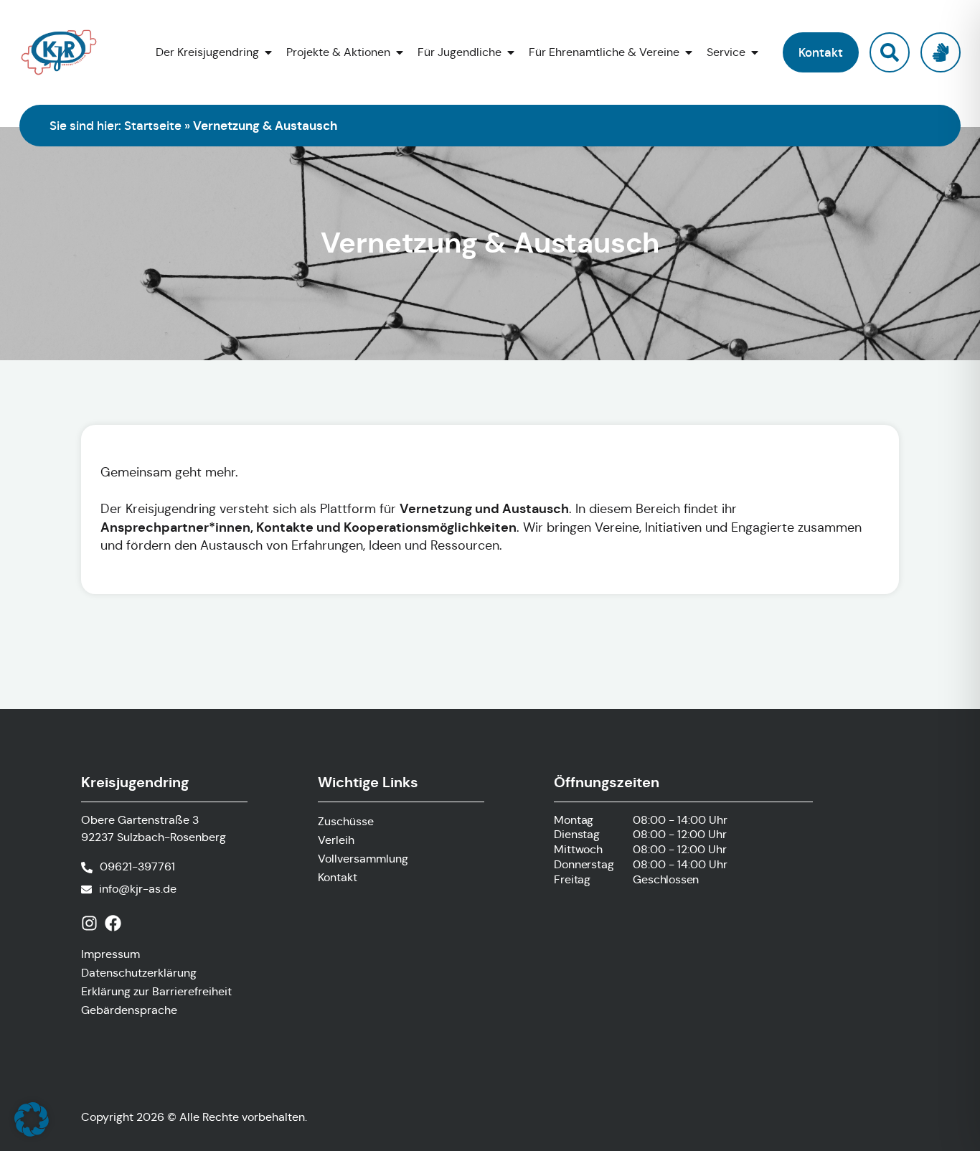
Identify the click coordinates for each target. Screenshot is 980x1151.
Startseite (153, 125)
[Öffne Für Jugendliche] (511, 52)
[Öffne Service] (754, 52)
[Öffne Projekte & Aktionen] (399, 52)
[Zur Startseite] (66, 52)
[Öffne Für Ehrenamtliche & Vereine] (688, 52)
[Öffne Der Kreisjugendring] (268, 52)
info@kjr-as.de (137, 889)
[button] (821, 52)
